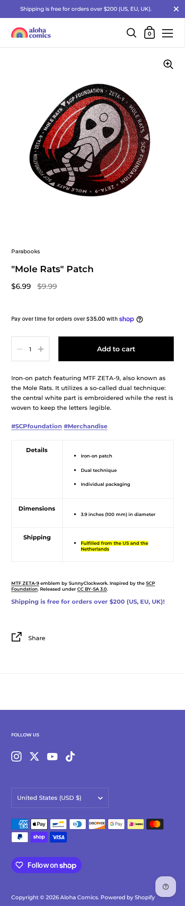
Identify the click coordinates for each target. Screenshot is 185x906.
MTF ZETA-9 (25, 583)
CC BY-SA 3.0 (92, 589)
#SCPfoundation (36, 426)
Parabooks (25, 251)
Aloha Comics (79, 897)
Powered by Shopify (128, 897)
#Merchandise (85, 426)
